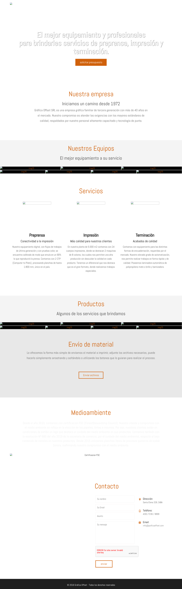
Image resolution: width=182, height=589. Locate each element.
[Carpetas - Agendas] (113, 327)
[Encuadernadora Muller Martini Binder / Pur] (159, 171)
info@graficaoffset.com (153, 525)
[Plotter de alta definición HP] (22, 171)
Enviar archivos (91, 375)
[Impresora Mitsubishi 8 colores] (30, 168)
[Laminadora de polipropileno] (91, 168)
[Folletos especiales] (68, 327)
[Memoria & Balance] (22, 327)
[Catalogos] (151, 324)
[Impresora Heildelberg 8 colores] (151, 168)
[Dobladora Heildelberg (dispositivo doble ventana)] (68, 171)
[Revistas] (91, 324)
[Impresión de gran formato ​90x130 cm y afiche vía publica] (159, 327)
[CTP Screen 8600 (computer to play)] (113, 171)
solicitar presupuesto (91, 62)
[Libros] (30, 324)
